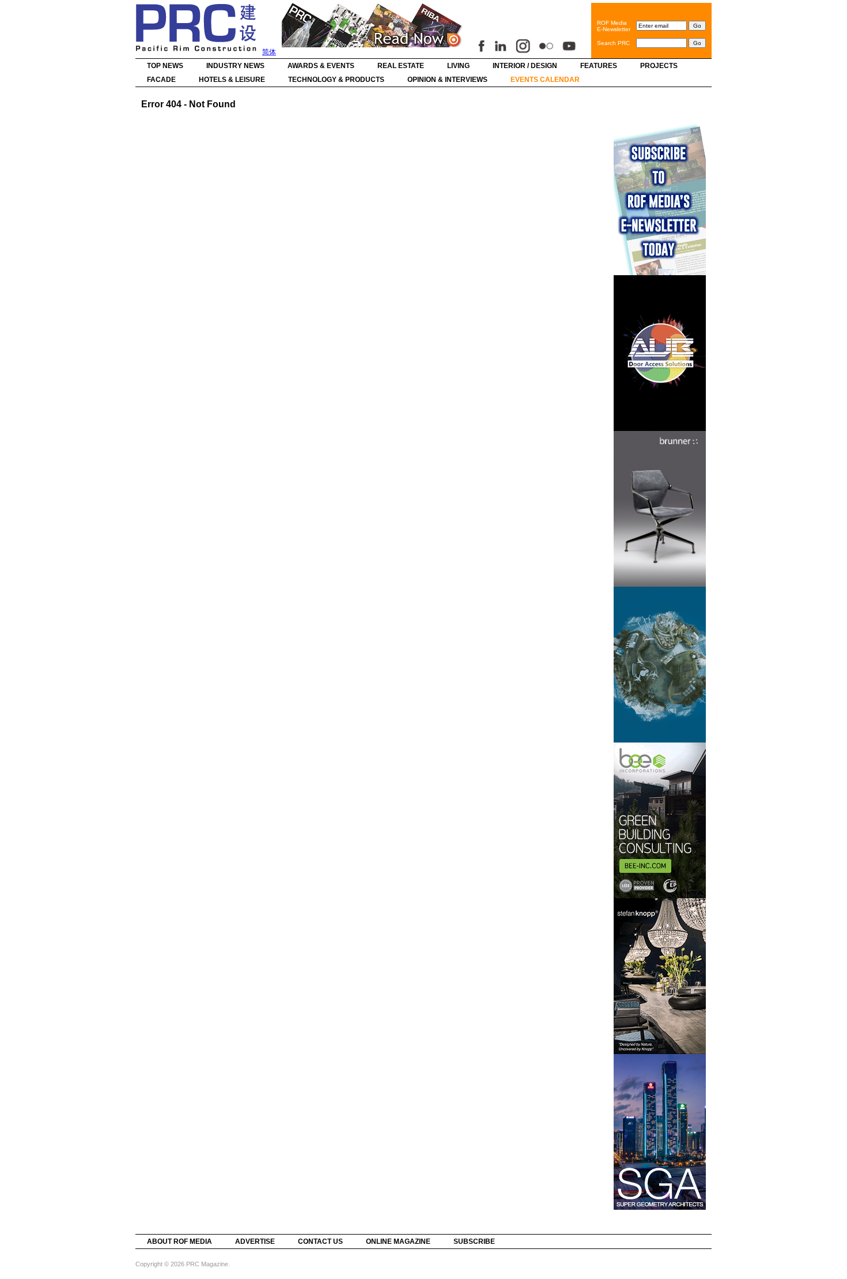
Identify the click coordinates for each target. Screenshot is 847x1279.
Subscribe (474, 1241)
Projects (659, 66)
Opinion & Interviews (447, 80)
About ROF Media (179, 1241)
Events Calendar (545, 80)
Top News (165, 66)
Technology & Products (336, 80)
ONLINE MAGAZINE (398, 1241)
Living (458, 66)
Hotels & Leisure (232, 80)
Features (598, 66)
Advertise (255, 1241)
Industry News (235, 66)
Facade (161, 80)
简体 (269, 52)
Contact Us (320, 1241)
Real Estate (400, 66)
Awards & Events (321, 66)
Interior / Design (525, 66)
